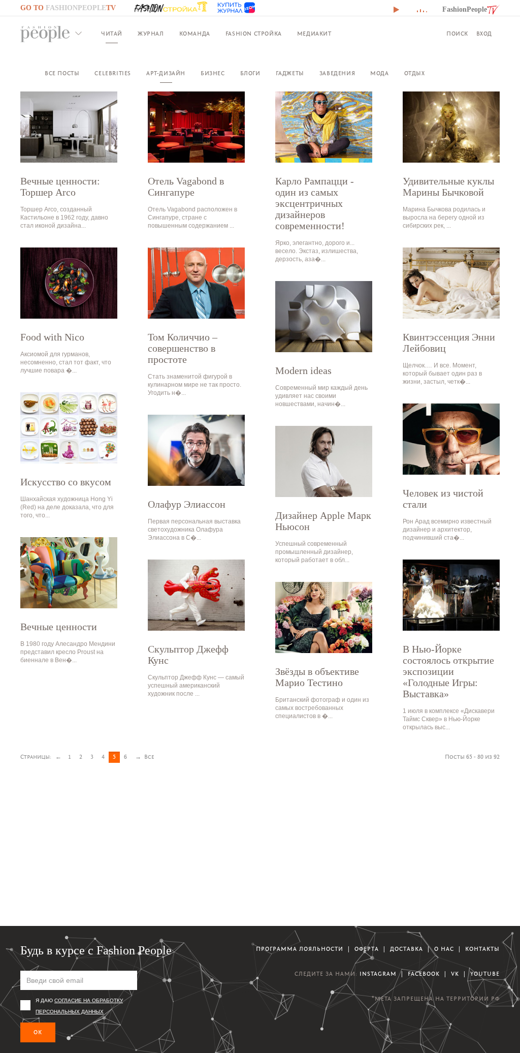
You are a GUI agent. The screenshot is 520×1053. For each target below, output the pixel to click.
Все (149, 757)
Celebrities (112, 73)
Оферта (366, 949)
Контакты (482, 949)
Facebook (424, 974)
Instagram (378, 974)
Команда (194, 33)
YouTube (485, 974)
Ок (38, 1032)
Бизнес (213, 73)
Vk (455, 974)
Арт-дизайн (165, 73)
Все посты (62, 73)
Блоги (250, 73)
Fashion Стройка (253, 33)
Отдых (414, 73)
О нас (444, 949)
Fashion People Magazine (45, 34)
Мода (379, 73)
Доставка (406, 949)
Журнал (151, 33)
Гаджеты (290, 73)
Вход (484, 33)
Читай (111, 33)
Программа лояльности (299, 949)
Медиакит (314, 33)
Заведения (337, 73)
